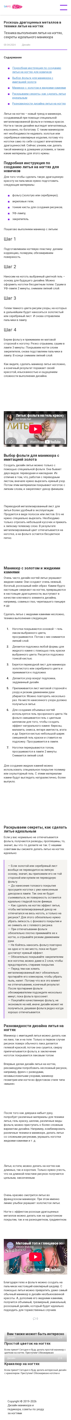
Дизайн (26, 44)
